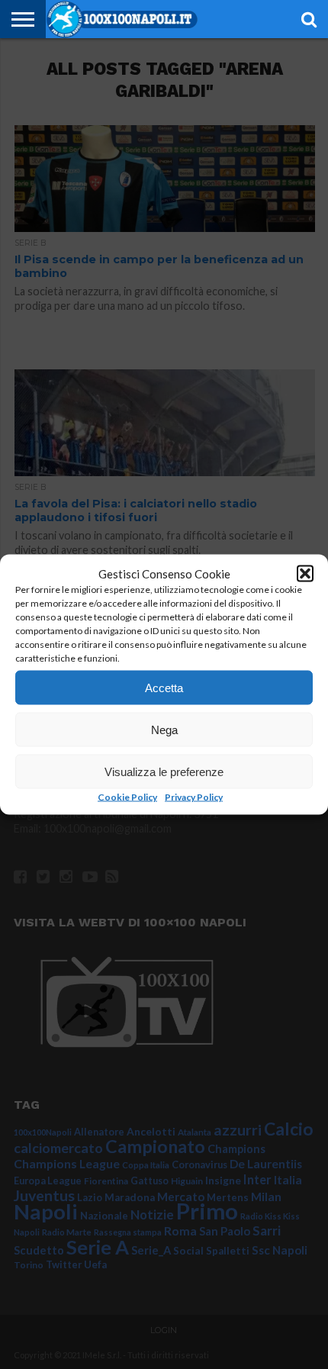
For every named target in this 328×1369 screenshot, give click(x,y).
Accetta (164, 687)
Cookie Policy (127, 797)
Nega (164, 729)
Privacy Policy (194, 797)
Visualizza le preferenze (164, 771)
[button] (305, 573)
